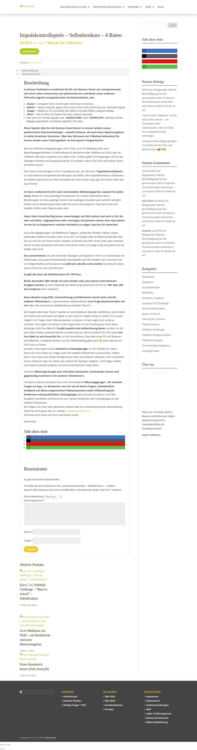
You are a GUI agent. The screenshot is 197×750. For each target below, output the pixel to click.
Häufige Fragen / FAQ (74, 705)
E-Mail (28, 540)
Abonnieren (29, 51)
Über (148, 7)
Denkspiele (148, 276)
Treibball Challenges (153, 329)
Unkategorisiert (150, 350)
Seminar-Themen (72, 700)
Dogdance (147, 282)
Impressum (152, 696)
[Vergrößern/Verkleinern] (1, 744)
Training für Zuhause (153, 319)
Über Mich (110, 700)
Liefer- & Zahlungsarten (158, 713)
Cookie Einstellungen (157, 705)
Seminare (133, 7)
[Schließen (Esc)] (9, 744)
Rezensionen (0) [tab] (31, 74)
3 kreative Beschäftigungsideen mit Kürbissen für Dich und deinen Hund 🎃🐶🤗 (159, 145)
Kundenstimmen (114, 705)
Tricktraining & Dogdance (156, 345)
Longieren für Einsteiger (155, 303)
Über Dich (110, 696)
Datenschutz (153, 700)
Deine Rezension (34, 500)
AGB (148, 709)
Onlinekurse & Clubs (73, 7)
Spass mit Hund (151, 313)
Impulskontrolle (151, 287)
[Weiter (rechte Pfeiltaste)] (4, 748)
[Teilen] (7, 744)
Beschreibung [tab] (30, 70)
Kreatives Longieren (153, 297)
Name (28, 531)
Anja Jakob (50, 737)
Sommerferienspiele (153, 308)
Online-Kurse (35, 62)
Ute (144, 170)
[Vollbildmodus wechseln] (4, 744)
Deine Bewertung (34, 496)
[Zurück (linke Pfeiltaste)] (1, 748)
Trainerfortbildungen (107, 7)
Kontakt (109, 709)
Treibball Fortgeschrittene (156, 335)
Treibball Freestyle (152, 340)
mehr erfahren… (152, 434)
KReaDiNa (147, 292)
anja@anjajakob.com (78, 411)
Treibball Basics (151, 324)
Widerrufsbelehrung (157, 722)
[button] (28, 437)
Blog (161, 7)
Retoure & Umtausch (157, 717)
